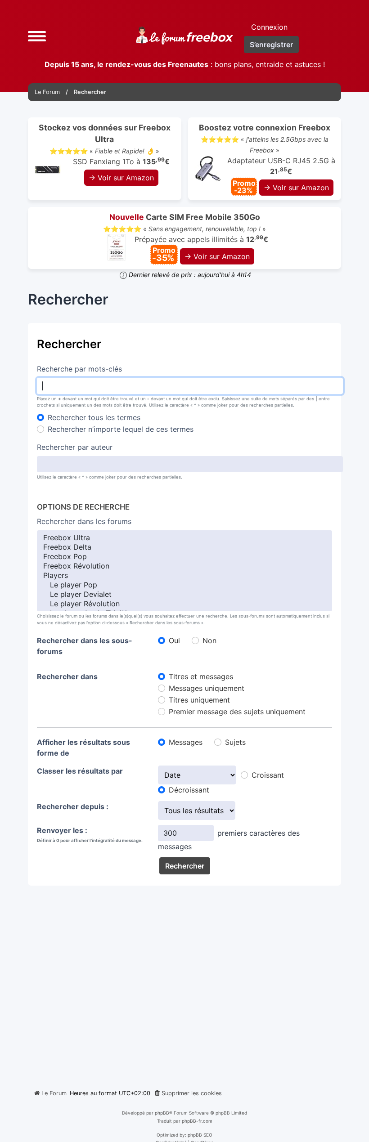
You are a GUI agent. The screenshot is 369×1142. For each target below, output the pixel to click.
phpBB (162, 1112)
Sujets (235, 742)
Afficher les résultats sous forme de (83, 747)
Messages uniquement (206, 688)
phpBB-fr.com (197, 1121)
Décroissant (189, 789)
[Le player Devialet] (184, 594)
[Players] (184, 575)
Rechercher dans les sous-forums (84, 646)
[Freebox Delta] (184, 547)
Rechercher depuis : (72, 806)
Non (209, 640)
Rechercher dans (67, 676)
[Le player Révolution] (184, 604)
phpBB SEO (200, 1135)
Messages (185, 742)
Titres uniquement (199, 699)
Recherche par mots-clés (79, 368)
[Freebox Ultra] (184, 537)
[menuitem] (187, 1093)
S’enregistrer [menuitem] (271, 44)
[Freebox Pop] (184, 556)
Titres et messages (201, 676)
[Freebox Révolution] (184, 566)
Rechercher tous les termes (94, 417)
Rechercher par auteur (74, 447)
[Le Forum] (184, 36)
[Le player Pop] (184, 585)
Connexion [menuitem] (269, 26)
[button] (37, 35)
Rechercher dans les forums (84, 521)
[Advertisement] (184, 984)
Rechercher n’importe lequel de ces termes (121, 429)
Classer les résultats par (80, 770)
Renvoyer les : (62, 830)
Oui (174, 640)
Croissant (268, 774)
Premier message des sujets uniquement (237, 711)
